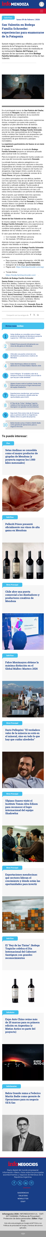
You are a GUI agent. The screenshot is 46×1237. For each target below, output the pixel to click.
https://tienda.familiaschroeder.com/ (21, 275)
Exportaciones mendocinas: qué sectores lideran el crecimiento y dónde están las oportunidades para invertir (24, 395)
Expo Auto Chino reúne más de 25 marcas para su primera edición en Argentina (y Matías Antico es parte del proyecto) (24, 415)
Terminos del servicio (35, 1225)
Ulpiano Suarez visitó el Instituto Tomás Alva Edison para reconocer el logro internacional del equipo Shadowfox (25, 385)
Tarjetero (23, 1196)
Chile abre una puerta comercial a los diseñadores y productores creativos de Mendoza (24, 356)
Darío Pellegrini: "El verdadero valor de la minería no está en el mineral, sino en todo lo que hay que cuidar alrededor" (25, 375)
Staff (23, 1201)
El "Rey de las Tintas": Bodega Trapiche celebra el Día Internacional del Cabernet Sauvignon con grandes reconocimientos (24, 405)
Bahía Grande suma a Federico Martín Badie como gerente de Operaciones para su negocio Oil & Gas (25, 424)
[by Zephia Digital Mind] (23, 1234)
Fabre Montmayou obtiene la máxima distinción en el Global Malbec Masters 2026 (25, 365)
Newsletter (23, 1199)
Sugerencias (23, 1193)
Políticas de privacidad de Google (14, 1225)
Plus (8, 443)
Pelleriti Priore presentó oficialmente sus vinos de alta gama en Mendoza (24, 345)
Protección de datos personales (17, 1218)
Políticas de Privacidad (29, 1216)
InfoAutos (10, 1012)
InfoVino (8, 17)
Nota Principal (12, 585)
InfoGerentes (11, 1086)
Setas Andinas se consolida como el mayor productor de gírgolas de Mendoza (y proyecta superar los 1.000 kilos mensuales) (26, 336)
